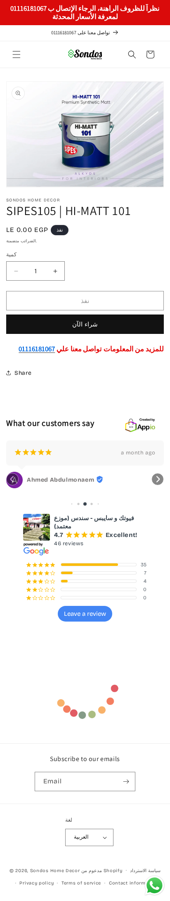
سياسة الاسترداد (145, 870)
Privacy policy (36, 883)
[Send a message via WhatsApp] (154, 885)
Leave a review (85, 613)
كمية (11, 254)
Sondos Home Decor (55, 870)
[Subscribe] (126, 781)
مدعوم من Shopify (101, 870)
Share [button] (23, 372)
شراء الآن (85, 324)
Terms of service (81, 883)
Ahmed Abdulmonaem (60, 479)
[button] (16, 54)
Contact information (133, 883)
